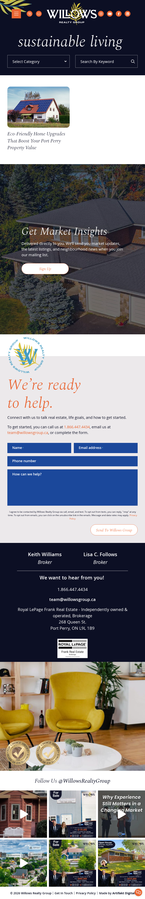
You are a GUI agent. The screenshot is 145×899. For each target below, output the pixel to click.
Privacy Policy (86, 893)
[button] (138, 892)
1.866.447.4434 (77, 426)
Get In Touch (64, 893)
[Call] (29, 14)
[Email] (39, 14)
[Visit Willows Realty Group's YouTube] (110, 14)
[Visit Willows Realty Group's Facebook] (119, 14)
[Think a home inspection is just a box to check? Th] (23, 814)
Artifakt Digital (123, 893)
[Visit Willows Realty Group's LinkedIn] (127, 14)
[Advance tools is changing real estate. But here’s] (121, 814)
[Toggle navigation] (16, 13)
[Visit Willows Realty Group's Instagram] (101, 14)
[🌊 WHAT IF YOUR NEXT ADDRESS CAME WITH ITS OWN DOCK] (72, 863)
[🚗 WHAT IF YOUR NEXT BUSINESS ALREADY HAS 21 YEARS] (72, 814)
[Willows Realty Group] (71, 13)
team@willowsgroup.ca (27, 432)
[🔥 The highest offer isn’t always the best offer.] (23, 863)
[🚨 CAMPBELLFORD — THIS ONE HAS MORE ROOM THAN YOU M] (121, 863)
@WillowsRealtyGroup (84, 780)
